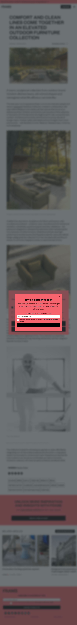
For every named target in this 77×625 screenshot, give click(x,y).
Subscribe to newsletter (38, 325)
